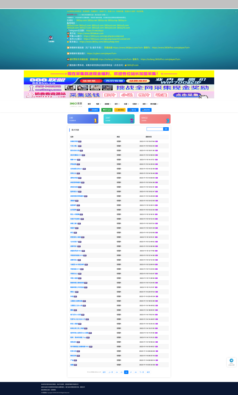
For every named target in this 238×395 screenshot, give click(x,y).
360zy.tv (122, 20)
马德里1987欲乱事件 (77, 264)
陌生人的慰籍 (74, 214)
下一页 (141, 372)
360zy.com (81, 20)
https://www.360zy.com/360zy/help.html (99, 41)
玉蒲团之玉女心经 (76, 305)
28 (136, 372)
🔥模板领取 (146, 110)
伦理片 (135, 104)
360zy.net (92, 20)
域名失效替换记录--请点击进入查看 (93, 15)
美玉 (71, 232)
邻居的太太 (74, 273)
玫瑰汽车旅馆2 (75, 219)
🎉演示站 (133, 110)
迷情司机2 (73, 260)
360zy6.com (73, 28)
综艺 (116, 104)
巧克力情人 (74, 146)
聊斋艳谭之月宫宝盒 (77, 287)
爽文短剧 (153, 104)
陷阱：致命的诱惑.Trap (78, 337)
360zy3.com (98, 25)
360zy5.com (123, 25)
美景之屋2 (73, 223)
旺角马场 (73, 351)
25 (121, 372)
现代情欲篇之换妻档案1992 (79, 346)
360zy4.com (110, 25)
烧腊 (71, 365)
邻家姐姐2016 (75, 269)
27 (131, 372)
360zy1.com (72, 25)
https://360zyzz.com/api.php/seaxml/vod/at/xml (107, 39)
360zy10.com (123, 28)
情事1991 (73, 160)
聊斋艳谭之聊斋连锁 (77, 283)
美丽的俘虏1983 (75, 251)
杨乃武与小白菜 (75, 315)
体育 (144, 104)
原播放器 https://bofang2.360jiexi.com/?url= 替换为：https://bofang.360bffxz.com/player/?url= (135, 59)
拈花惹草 (73, 210)
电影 (97, 104)
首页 (89, 104)
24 (117, 372)
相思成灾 (73, 342)
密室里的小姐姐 (75, 237)
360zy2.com (85, 25)
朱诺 (71, 296)
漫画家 (72, 201)
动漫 (125, 104)
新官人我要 (74, 324)
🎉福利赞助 (120, 110)
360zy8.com (98, 28)
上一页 (110, 372)
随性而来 (73, 356)
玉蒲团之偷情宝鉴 (76, 301)
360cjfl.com (132, 65)
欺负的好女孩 (74, 150)
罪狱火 (72, 292)
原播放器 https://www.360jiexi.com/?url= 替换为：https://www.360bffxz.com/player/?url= (147, 47)
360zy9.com (110, 28)
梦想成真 (73, 164)
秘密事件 (73, 205)
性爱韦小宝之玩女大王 (77, 319)
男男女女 (73, 173)
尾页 (148, 372)
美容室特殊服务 (75, 182)
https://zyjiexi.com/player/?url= (102, 53)
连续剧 (107, 104)
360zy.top (112, 20)
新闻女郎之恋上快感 (77, 328)
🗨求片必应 (107, 110)
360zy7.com (85, 28)
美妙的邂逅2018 (75, 155)
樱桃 (71, 310)
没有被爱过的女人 (76, 169)
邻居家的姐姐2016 (76, 255)
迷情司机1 (73, 246)
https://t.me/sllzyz (94, 30)
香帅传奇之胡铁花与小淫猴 (79, 333)
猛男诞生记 (74, 191)
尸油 (71, 360)
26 (126, 372)
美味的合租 (74, 187)
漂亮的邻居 (74, 178)
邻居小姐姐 (74, 278)
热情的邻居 (74, 141)
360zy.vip (102, 20)
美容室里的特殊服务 (77, 196)
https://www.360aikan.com (90, 33)
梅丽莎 (72, 228)
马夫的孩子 (74, 242)
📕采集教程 (94, 110)
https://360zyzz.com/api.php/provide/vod (104, 36)
